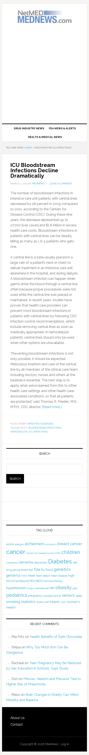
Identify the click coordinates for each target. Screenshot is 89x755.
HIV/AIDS (36, 581)
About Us (17, 718)
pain (75, 588)
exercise (27, 569)
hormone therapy (53, 581)
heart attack (43, 575)
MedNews (44, 17)
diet (75, 562)
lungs (30, 588)
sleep (79, 595)
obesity (63, 587)
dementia (26, 562)
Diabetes (60, 561)
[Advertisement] (44, 73)
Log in (65, 744)
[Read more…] (52, 407)
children (70, 552)
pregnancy (35, 595)
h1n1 (24, 575)
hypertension (16, 588)
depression (40, 562)
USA (63, 602)
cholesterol (12, 562)
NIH (52, 588)
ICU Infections (38, 431)
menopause (41, 588)
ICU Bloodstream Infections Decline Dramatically (34, 170)
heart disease (59, 575)
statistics (28, 602)
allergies (19, 544)
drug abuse (13, 569)
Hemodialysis (19, 431)
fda (37, 569)
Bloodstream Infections (45, 427)
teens (55, 602)
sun (46, 602)
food (49, 570)
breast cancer (69, 544)
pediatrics (16, 595)
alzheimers (34, 543)
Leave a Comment (60, 183)
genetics (62, 569)
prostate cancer (52, 595)
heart (31, 575)
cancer (15, 551)
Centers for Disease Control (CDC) (43, 553)
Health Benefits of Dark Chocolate (56, 637)
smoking (13, 602)
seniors (68, 595)
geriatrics (13, 575)
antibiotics (51, 544)
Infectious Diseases (40, 423)
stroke (39, 602)
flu (43, 570)
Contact (16, 724)
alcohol (10, 544)
